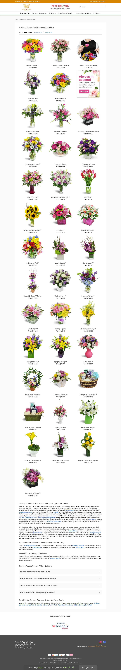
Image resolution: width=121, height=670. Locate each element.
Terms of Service (43, 662)
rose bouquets (69, 510)
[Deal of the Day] (88, 84)
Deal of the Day (25, 13)
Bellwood (45, 605)
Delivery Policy (78, 662)
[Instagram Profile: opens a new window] (100, 642)
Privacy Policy (53, 662)
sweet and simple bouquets (27, 518)
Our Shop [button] (96, 13)
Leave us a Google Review (97, 646)
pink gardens (80, 547)
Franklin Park (53, 605)
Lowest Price (48, 32)
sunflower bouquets (78, 545)
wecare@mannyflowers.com (23, 648)
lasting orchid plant (95, 533)
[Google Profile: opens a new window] (104, 642)
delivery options (55, 558)
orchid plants (37, 547)
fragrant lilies (73, 531)
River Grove (69, 605)
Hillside (76, 605)
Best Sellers (28, 32)
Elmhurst (96, 603)
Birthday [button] (52, 13)
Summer (34, 13)
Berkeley (81, 605)
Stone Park (88, 605)
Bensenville (38, 605)
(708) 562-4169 (19, 646)
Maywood (22, 605)
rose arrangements (30, 545)
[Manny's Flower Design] (28, 7)
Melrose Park (30, 605)
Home (16, 19)
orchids (56, 512)
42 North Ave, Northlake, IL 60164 (25, 644)
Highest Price (38, 32)
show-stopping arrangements (47, 518)
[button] (116, 662)
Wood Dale (61, 605)
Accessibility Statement (66, 662)
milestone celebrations (54, 521)
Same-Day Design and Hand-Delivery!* (27, 1)
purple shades (37, 533)
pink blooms (92, 519)
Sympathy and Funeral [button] (65, 13)
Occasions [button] (42, 13)
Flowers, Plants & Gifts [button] (83, 13)
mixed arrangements (25, 512)
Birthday (22, 19)
